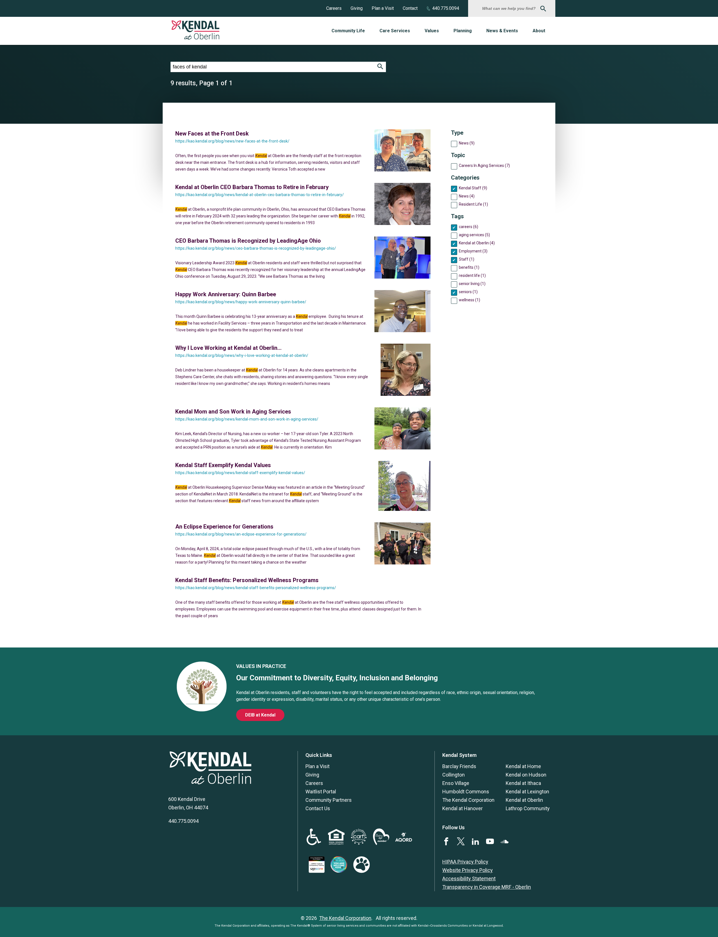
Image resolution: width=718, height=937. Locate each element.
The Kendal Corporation (468, 800)
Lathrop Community (528, 808)
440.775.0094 (445, 8)
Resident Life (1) (473, 204)
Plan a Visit (383, 8)
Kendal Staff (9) (473, 188)
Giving (357, 8)
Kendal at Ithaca (523, 783)
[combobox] (510, 8)
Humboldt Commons (465, 791)
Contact (410, 8)
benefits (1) (469, 267)
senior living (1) (472, 283)
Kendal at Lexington (527, 791)
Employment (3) (473, 251)
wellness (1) (469, 300)
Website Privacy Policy (467, 870)
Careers (334, 8)
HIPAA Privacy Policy (465, 862)
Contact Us (317, 808)
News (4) (467, 196)
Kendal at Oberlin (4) (477, 243)
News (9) (467, 143)
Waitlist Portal (320, 791)
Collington (453, 775)
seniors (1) (468, 292)
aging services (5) (474, 235)
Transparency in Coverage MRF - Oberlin (486, 887)
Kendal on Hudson (526, 775)
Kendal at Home (523, 766)
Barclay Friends (459, 766)
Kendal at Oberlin (524, 800)
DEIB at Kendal (260, 715)
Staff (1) (466, 259)
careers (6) (468, 226)
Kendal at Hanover (462, 808)
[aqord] (403, 840)
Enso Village (455, 783)
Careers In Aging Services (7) (484, 165)
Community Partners (328, 800)
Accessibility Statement (469, 878)
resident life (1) (472, 275)
